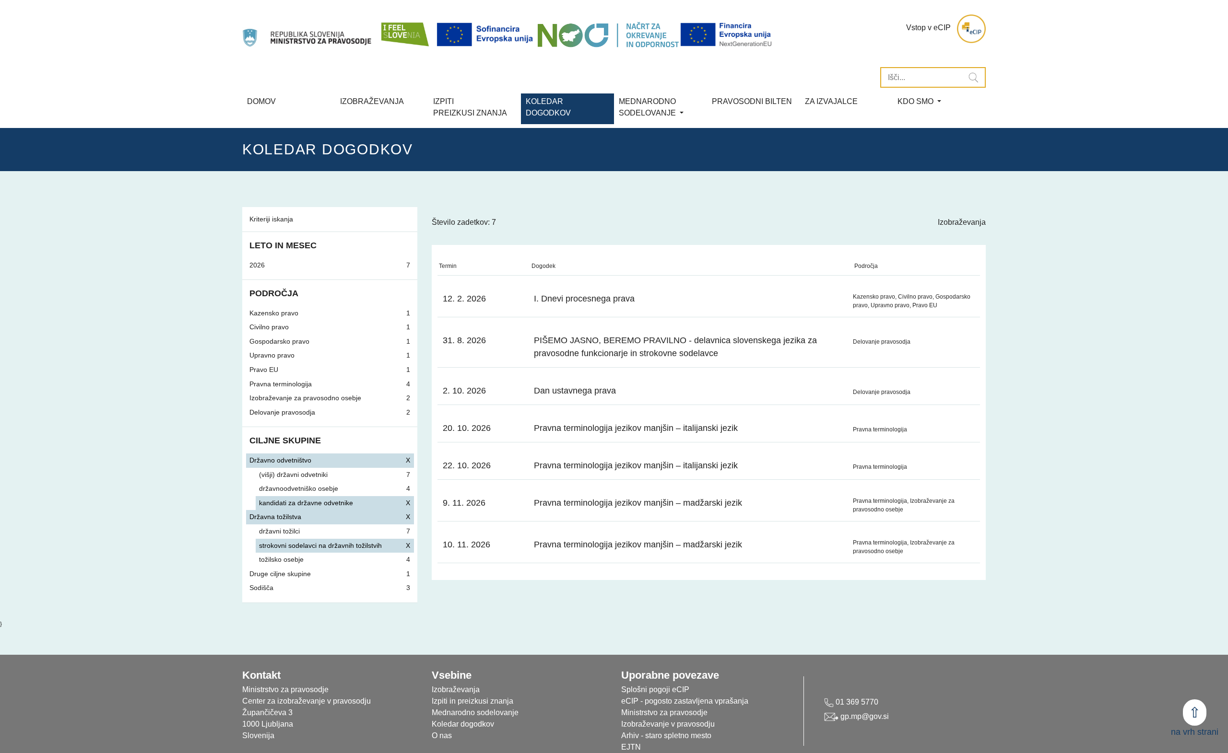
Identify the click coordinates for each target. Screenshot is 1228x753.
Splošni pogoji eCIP (655, 689)
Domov (261, 101)
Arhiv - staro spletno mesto (666, 735)
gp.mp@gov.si (863, 716)
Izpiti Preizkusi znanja (470, 107)
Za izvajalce (831, 101)
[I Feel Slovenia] (404, 29)
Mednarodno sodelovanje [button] (648, 107)
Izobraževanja (372, 101)
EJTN (631, 747)
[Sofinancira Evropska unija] (486, 34)
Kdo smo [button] (916, 101)
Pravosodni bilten (752, 101)
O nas (442, 735)
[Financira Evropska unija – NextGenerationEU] (727, 34)
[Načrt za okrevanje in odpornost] (608, 34)
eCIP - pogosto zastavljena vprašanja (684, 701)
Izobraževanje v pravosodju (668, 724)
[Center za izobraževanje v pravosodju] (308, 29)
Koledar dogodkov (463, 724)
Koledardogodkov (548, 107)
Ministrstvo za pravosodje (664, 712)
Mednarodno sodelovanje (475, 712)
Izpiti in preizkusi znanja (472, 701)
